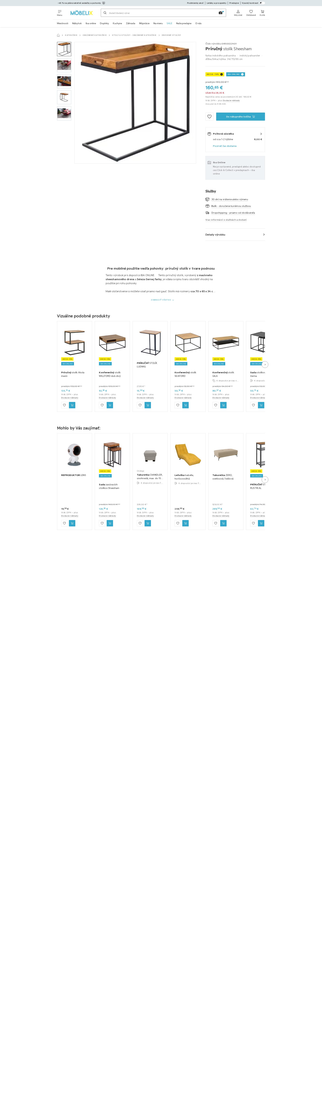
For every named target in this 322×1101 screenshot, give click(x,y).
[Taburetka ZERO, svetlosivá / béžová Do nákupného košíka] (223, 523)
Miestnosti (62, 23)
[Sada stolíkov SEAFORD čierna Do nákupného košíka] (261, 405)
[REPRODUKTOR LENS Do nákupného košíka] (72, 523)
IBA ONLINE (234, 74)
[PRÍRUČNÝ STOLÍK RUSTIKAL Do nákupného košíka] (261, 523)
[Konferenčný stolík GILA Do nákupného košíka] (223, 405)
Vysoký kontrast (250, 3)
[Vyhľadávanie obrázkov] (221, 13)
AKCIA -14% (213, 74)
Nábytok (77, 23)
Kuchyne (117, 23)
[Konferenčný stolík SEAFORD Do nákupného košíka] (185, 405)
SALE (169, 23)
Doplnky (104, 23)
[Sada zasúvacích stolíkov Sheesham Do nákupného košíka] (110, 523)
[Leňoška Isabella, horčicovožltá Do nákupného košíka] (185, 523)
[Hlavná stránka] (58, 35)
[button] (64, 49)
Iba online (91, 23)
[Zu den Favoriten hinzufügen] (209, 117)
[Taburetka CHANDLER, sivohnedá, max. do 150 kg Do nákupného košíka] (148, 523)
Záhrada (130, 23)
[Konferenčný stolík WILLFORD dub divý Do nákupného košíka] (110, 405)
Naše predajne (183, 23)
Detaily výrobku (215, 234)
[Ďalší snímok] (265, 364)
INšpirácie (144, 23)
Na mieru (158, 23)
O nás (198, 23)
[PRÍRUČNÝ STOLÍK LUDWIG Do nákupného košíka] (148, 405)
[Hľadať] (105, 13)
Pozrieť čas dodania (225, 145)
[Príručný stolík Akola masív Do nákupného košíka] (72, 405)
